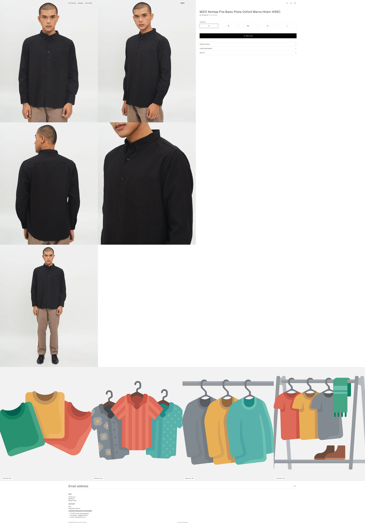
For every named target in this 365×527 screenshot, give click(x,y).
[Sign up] (295, 486)
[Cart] (295, 3)
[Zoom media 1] (49, 61)
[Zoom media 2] (147, 61)
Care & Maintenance (206, 48)
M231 (74, 522)
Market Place (72, 500)
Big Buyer (71, 499)
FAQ (69, 507)
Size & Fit (202, 53)
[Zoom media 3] (49, 183)
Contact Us (71, 497)
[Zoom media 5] (49, 306)
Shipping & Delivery (74, 508)
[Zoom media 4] (147, 183)
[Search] (287, 3)
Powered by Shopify (81, 522)
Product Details (205, 44)
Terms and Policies (182, 522)
